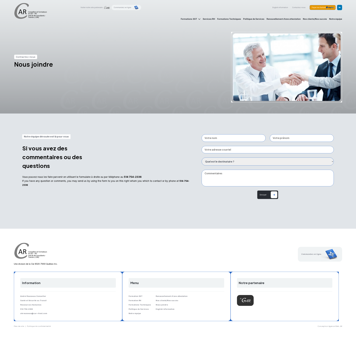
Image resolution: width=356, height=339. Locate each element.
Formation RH (135, 300)
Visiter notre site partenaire (92, 7)
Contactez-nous (299, 7)
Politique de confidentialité (39, 326)
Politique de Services (253, 19)
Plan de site (19, 326)
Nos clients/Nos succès (315, 19)
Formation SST (136, 296)
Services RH (209, 19)
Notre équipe (335, 19)
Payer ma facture (319, 7)
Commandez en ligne (122, 7)
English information (280, 7)
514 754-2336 (26, 309)
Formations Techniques (229, 19)
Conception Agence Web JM (330, 326)
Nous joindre (162, 305)
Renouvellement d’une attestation (284, 19)
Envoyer (263, 195)
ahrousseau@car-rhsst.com (33, 313)
